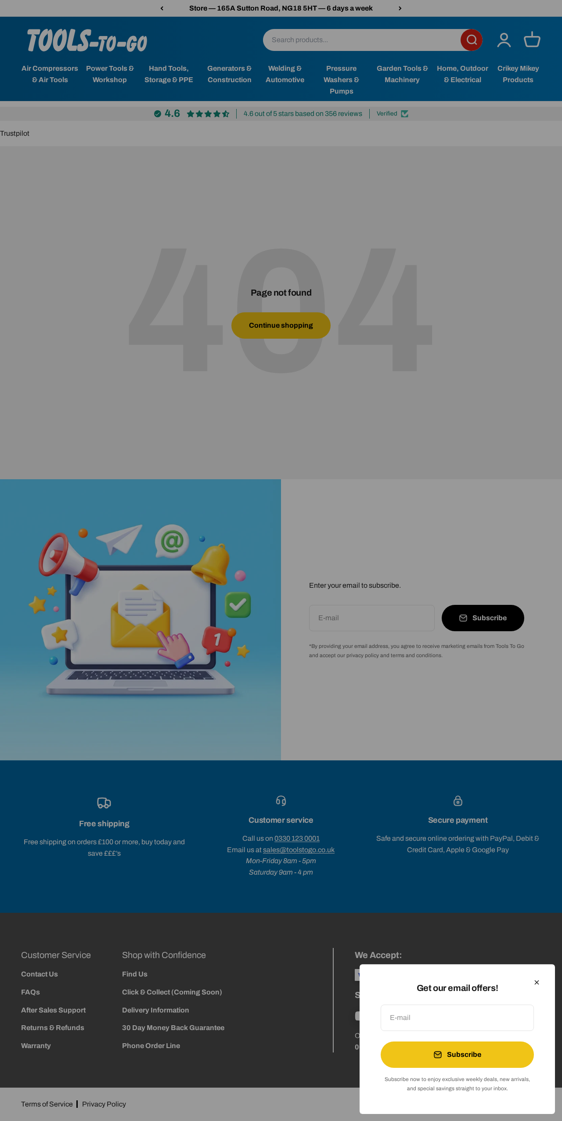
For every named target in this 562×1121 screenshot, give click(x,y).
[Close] (537, 982)
